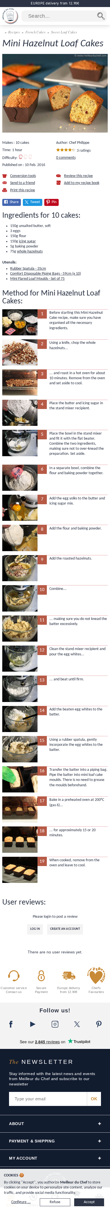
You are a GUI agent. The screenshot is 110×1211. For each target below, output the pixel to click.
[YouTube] (33, 1024)
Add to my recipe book (81, 183)
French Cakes (35, 31)
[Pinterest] (99, 1024)
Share (14, 202)
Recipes (14, 31)
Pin (54, 202)
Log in (35, 929)
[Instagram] (55, 1024)
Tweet (35, 202)
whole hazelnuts (30, 251)
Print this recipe (22, 190)
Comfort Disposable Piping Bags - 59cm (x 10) (45, 274)
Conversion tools (23, 176)
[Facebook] (11, 1024)
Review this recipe (78, 176)
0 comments (66, 158)
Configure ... (21, 1202)
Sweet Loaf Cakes (64, 31)
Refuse (55, 1202)
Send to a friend (22, 183)
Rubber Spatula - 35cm (28, 269)
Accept (89, 1202)
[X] (77, 1024)
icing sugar (27, 241)
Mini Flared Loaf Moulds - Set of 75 (37, 279)
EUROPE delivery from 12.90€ (55, 3)
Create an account (65, 929)
